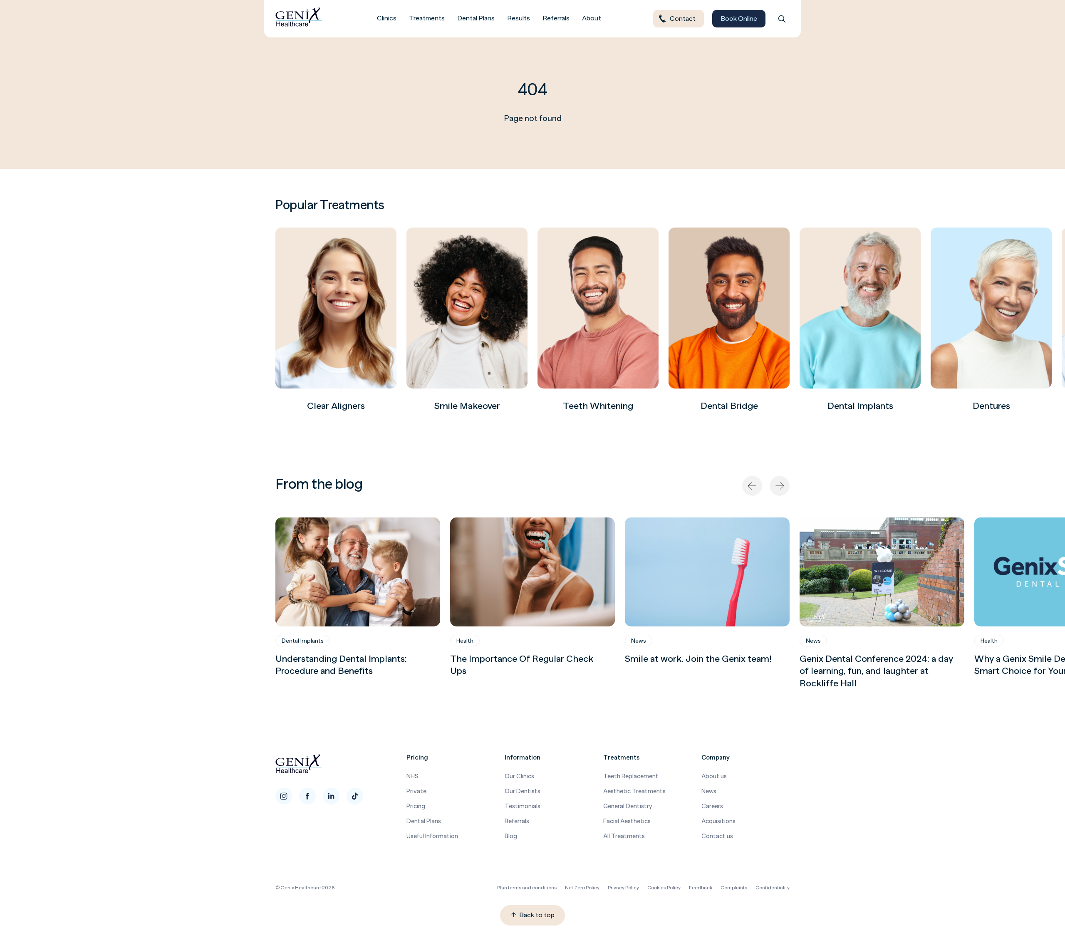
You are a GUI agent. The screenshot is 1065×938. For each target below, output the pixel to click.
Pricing (415, 805)
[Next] (780, 486)
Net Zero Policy (582, 888)
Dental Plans (476, 18)
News (638, 640)
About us (714, 776)
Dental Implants (303, 640)
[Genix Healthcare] (298, 19)
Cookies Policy (664, 888)
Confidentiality (772, 888)
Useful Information (432, 835)
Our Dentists (522, 790)
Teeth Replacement (631, 776)
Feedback (700, 888)
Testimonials (522, 805)
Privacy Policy (623, 888)
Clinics (386, 18)
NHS (412, 776)
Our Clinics (519, 776)
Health (464, 640)
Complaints (734, 888)
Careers (712, 805)
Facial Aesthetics (627, 820)
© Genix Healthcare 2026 (304, 888)
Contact (683, 18)
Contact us (717, 835)
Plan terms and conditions (527, 888)
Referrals (556, 18)
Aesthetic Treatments (634, 790)
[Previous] (752, 486)
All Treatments (624, 835)
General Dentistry (627, 805)
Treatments (427, 18)
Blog (511, 835)
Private (416, 790)
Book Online (739, 18)
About (591, 18)
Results (518, 18)
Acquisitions (718, 820)
